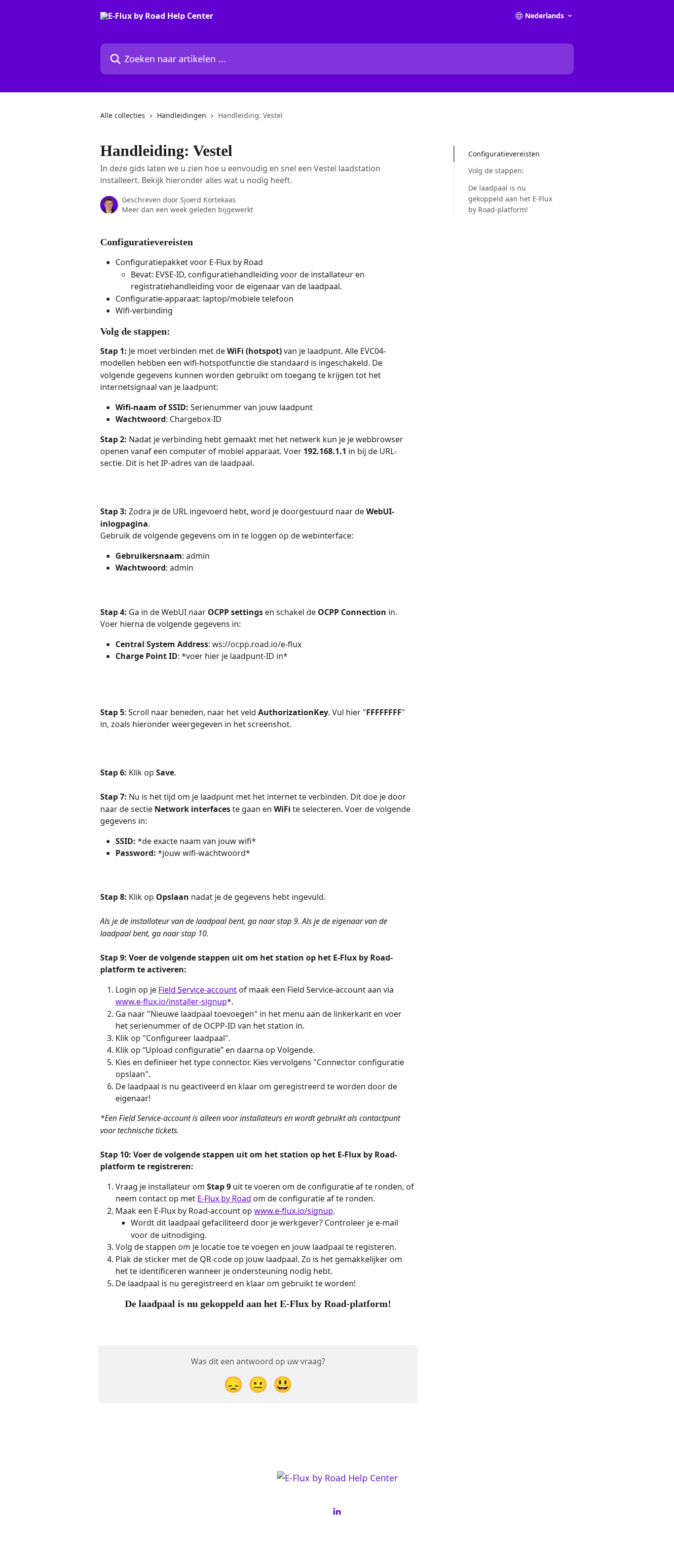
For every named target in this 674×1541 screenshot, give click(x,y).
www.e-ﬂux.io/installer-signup (171, 1001)
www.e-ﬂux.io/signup (293, 1210)
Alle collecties (122, 115)
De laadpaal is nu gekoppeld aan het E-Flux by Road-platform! (510, 199)
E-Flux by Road (224, 1198)
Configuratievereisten (504, 153)
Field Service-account (197, 989)
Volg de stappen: (496, 170)
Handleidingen (181, 115)
